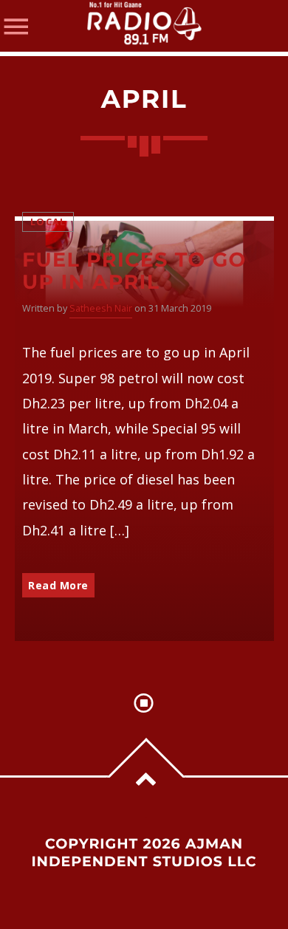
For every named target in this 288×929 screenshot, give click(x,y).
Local (48, 222)
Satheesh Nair (100, 308)
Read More (58, 585)
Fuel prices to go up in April (134, 271)
